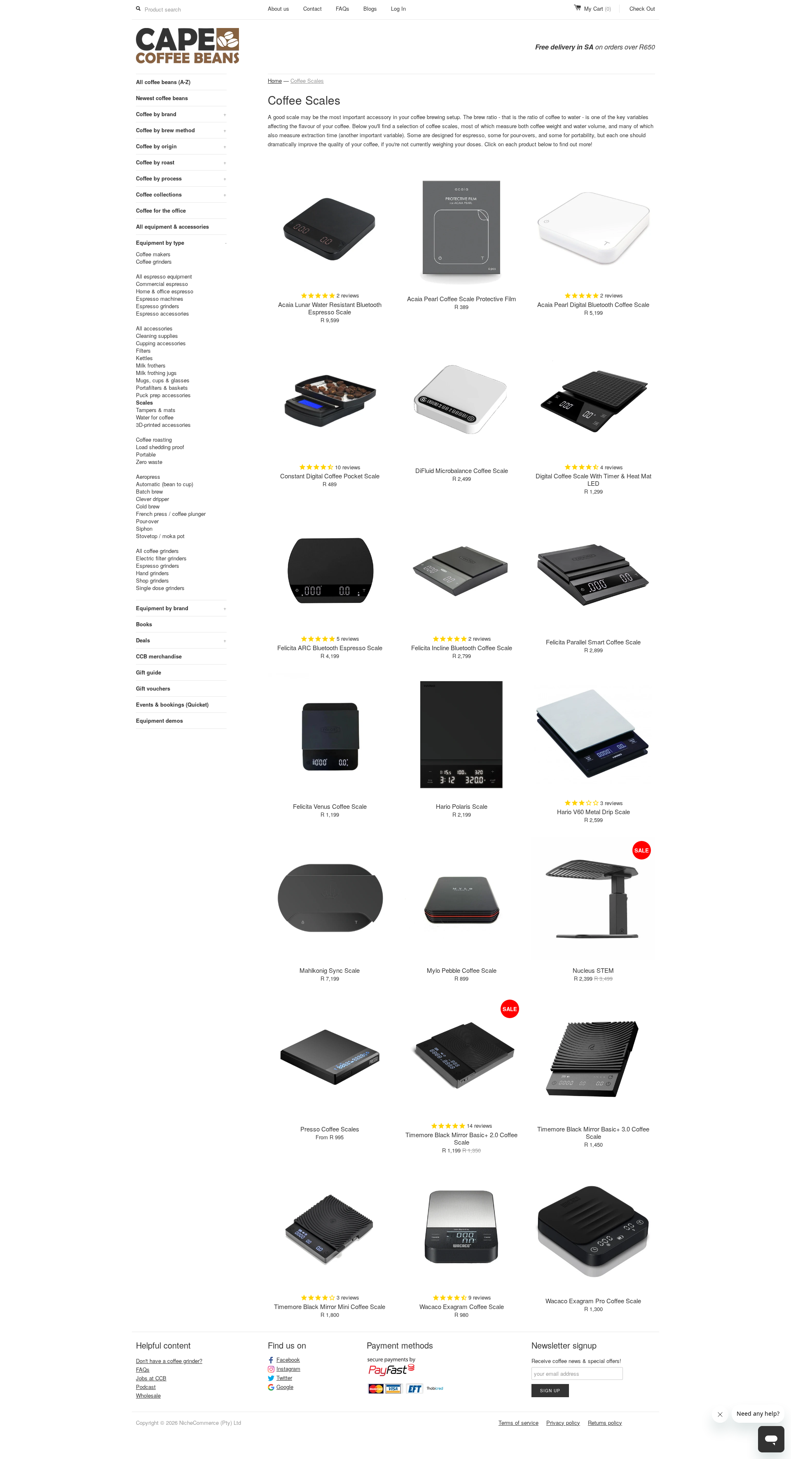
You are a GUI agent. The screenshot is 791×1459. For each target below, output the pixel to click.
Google (284, 1387)
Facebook (288, 1359)
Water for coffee (154, 417)
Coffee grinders (154, 261)
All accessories (154, 328)
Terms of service (518, 1422)
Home (275, 80)
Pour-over (147, 521)
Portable (146, 454)
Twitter (284, 1378)
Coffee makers (153, 254)
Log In (398, 8)
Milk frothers (151, 365)
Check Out (642, 8)
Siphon (144, 528)
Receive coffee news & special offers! (576, 1361)
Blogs (370, 8)
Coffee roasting (154, 439)
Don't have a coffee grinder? (169, 1361)
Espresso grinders (157, 306)
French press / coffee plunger (171, 514)
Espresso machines (159, 298)
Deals (181, 640)
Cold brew (147, 506)
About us (278, 8)
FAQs (342, 8)
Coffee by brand (181, 114)
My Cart (597, 8)
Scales (144, 402)
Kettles (144, 358)
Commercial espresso (162, 284)
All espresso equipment (164, 276)
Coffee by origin (181, 146)
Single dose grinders (160, 588)
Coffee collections (181, 194)
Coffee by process (181, 178)
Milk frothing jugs (156, 373)
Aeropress (148, 476)
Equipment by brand (181, 608)
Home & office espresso (164, 291)
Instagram (288, 1368)
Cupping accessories (161, 343)
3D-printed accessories (163, 425)
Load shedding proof (160, 447)
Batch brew (149, 491)
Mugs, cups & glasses (163, 380)
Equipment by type (181, 242)
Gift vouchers (153, 688)
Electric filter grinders (161, 558)
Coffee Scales (307, 80)
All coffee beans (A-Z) (163, 82)
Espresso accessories (162, 313)
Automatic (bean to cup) (164, 484)
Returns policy (605, 1422)
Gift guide (148, 672)
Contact (312, 8)
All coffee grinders (157, 551)
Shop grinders (152, 580)
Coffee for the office (161, 210)
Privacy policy (563, 1422)
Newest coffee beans (162, 98)
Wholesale (148, 1395)
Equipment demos (159, 720)
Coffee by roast (181, 162)
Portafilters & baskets (162, 387)
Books (144, 624)
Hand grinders (152, 573)
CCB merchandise (159, 656)
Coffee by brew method (181, 130)
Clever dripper (152, 499)
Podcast (146, 1387)
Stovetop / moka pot (160, 536)
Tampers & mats (156, 410)
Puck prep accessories (163, 395)
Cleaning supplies (157, 336)
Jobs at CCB (151, 1378)
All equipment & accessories (172, 226)
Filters (143, 350)
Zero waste (149, 462)
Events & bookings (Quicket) (172, 704)
